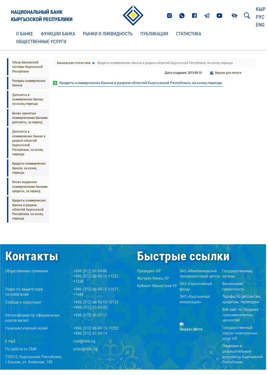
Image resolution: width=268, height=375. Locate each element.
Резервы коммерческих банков (28, 83)
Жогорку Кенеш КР (153, 278)
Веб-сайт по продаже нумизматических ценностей (240, 315)
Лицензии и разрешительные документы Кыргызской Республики (242, 353)
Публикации (154, 33)
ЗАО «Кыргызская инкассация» (195, 299)
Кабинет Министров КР (157, 285)
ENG (260, 24)
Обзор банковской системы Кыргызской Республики (27, 66)
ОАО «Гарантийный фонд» (196, 286)
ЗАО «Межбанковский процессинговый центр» (200, 273)
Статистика (188, 33)
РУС (260, 17)
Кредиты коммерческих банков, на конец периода (29, 167)
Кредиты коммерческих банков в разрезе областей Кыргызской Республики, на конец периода (29, 209)
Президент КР (149, 270)
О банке (24, 33)
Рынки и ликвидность (108, 33)
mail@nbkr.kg (84, 341)
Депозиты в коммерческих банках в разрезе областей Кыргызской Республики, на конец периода (28, 143)
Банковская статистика (73, 63)
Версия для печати (228, 73)
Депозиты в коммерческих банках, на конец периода (28, 99)
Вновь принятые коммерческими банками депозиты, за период (30, 117)
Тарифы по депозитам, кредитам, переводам (241, 299)
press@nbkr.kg (85, 348)
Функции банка (58, 33)
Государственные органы (237, 273)
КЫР (260, 9)
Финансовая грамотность (233, 286)
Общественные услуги (41, 41)
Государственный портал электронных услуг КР (240, 333)
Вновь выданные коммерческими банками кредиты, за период (30, 186)
